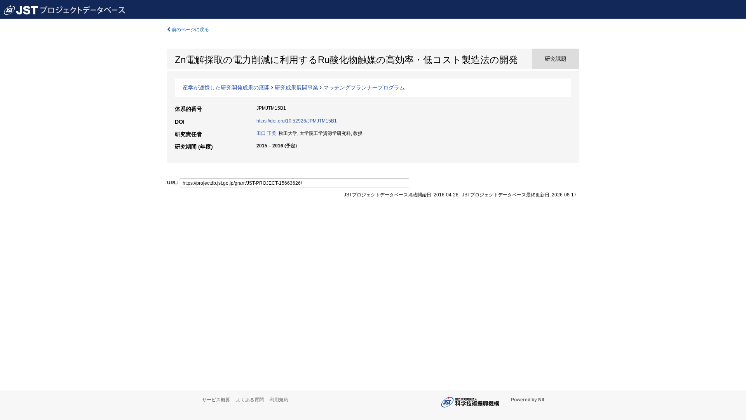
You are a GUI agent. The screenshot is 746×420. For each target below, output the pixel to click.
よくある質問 (250, 399)
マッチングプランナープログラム (364, 87)
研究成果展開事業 (296, 87)
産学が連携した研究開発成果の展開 (226, 87)
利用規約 (279, 399)
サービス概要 (216, 399)
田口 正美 (266, 133)
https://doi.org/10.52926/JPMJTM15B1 (296, 121)
